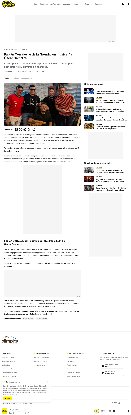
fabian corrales (28, 318)
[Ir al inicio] (8, 4)
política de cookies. (13, 394)
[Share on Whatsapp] (25, 129)
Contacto (98, 4)
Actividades (78, 4)
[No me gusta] (28, 413)
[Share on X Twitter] (20, 129)
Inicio (36, 4)
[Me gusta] (25, 413)
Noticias (24, 49)
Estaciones (89, 4)
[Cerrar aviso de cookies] (48, 382)
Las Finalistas (55, 4)
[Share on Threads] (29, 129)
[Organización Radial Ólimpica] (10, 339)
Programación (67, 4)
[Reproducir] (96, 411)
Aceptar (8, 398)
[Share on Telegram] (34, 129)
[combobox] (19, 410)
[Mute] (113, 411)
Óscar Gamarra (42, 318)
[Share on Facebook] (16, 129)
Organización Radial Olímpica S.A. (36, 386)
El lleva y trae (100, 185)
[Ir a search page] (127, 4)
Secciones (44, 4)
